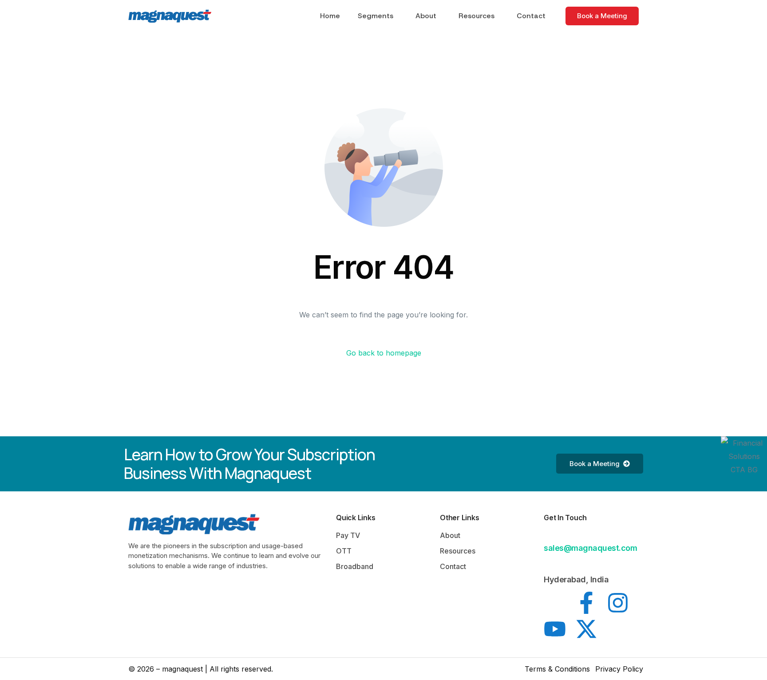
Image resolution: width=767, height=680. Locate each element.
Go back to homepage (383, 352)
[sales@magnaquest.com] (549, 534)
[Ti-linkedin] (555, 603)
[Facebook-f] (586, 603)
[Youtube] (555, 629)
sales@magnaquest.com (590, 548)
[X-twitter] (586, 629)
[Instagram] (618, 603)
